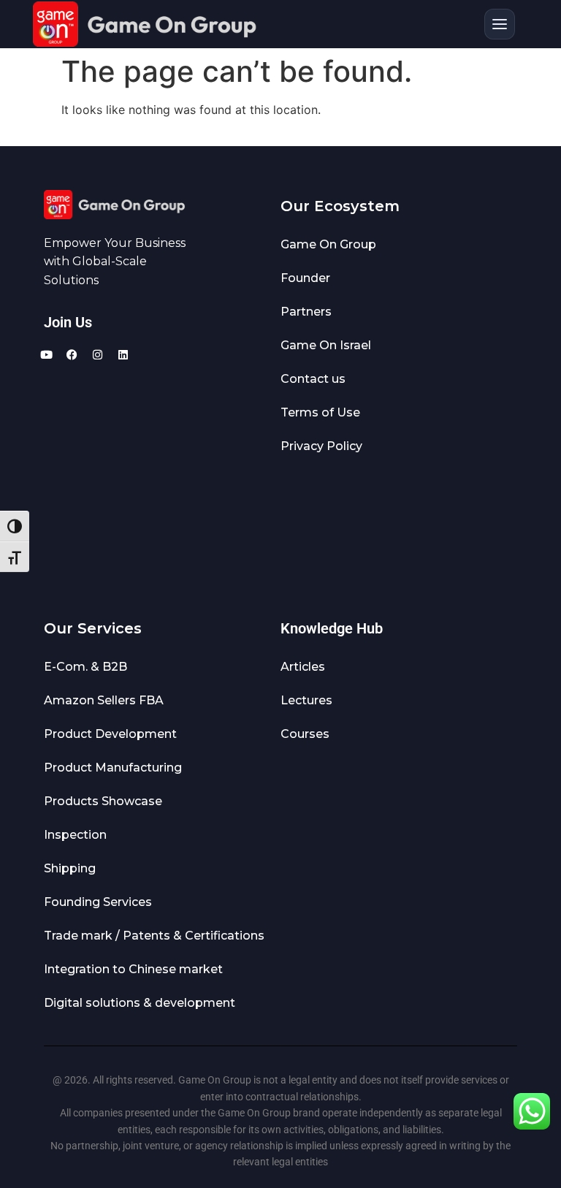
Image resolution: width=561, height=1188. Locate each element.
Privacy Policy (321, 446)
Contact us (281, 19)
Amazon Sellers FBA (104, 700)
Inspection (75, 835)
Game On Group (328, 244)
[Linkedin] (123, 355)
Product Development (110, 734)
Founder (305, 278)
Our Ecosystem (340, 206)
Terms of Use (320, 412)
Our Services (93, 628)
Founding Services (98, 902)
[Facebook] (72, 355)
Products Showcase (103, 801)
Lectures (306, 700)
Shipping (70, 868)
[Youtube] (46, 355)
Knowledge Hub (331, 628)
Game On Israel (325, 345)
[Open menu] (499, 24)
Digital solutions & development (139, 1003)
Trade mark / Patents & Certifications (154, 936)
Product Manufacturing (113, 767)
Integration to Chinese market (133, 969)
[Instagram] (97, 355)
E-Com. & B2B (85, 667)
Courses (304, 734)
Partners (306, 312)
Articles (302, 667)
